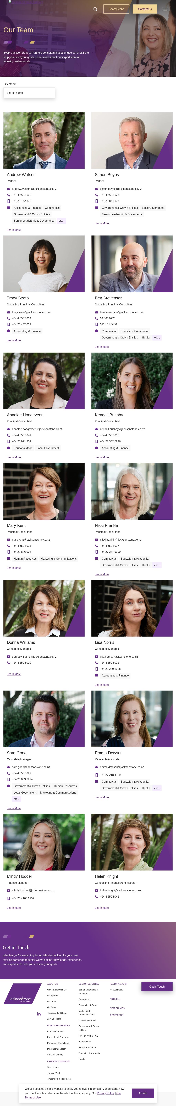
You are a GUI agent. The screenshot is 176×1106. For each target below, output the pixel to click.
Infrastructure (85, 1042)
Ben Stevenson (109, 298)
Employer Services (58, 1025)
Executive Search (55, 1031)
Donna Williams (21, 642)
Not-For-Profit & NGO (88, 1036)
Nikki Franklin (107, 525)
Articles (115, 999)
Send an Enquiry (55, 1055)
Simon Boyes (107, 174)
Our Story (51, 1007)
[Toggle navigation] (164, 9)
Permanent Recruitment (58, 1043)
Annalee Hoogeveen (25, 415)
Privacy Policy (105, 1093)
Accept (143, 1093)
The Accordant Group (57, 1013)
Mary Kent (16, 525)
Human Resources (87, 1047)
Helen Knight (106, 876)
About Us (52, 984)
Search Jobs (116, 9)
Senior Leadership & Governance (88, 992)
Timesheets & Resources (59, 1079)
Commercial (84, 999)
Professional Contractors (58, 1037)
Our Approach (53, 995)
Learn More (14, 229)
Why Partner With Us (57, 990)
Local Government (87, 1020)
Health (82, 1059)
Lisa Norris (104, 642)
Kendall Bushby (109, 415)
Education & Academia (89, 1053)
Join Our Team (54, 1019)
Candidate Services (58, 1061)
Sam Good (16, 753)
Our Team (51, 1001)
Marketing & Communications (87, 1013)
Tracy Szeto (18, 298)
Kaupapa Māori (118, 984)
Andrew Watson (21, 174)
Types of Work (53, 1073)
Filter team (9, 84)
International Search (56, 1049)
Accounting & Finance (89, 1005)
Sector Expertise (89, 984)
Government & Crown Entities (89, 1028)
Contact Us (145, 9)
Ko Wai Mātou (116, 990)
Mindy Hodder (19, 876)
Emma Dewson (109, 753)
